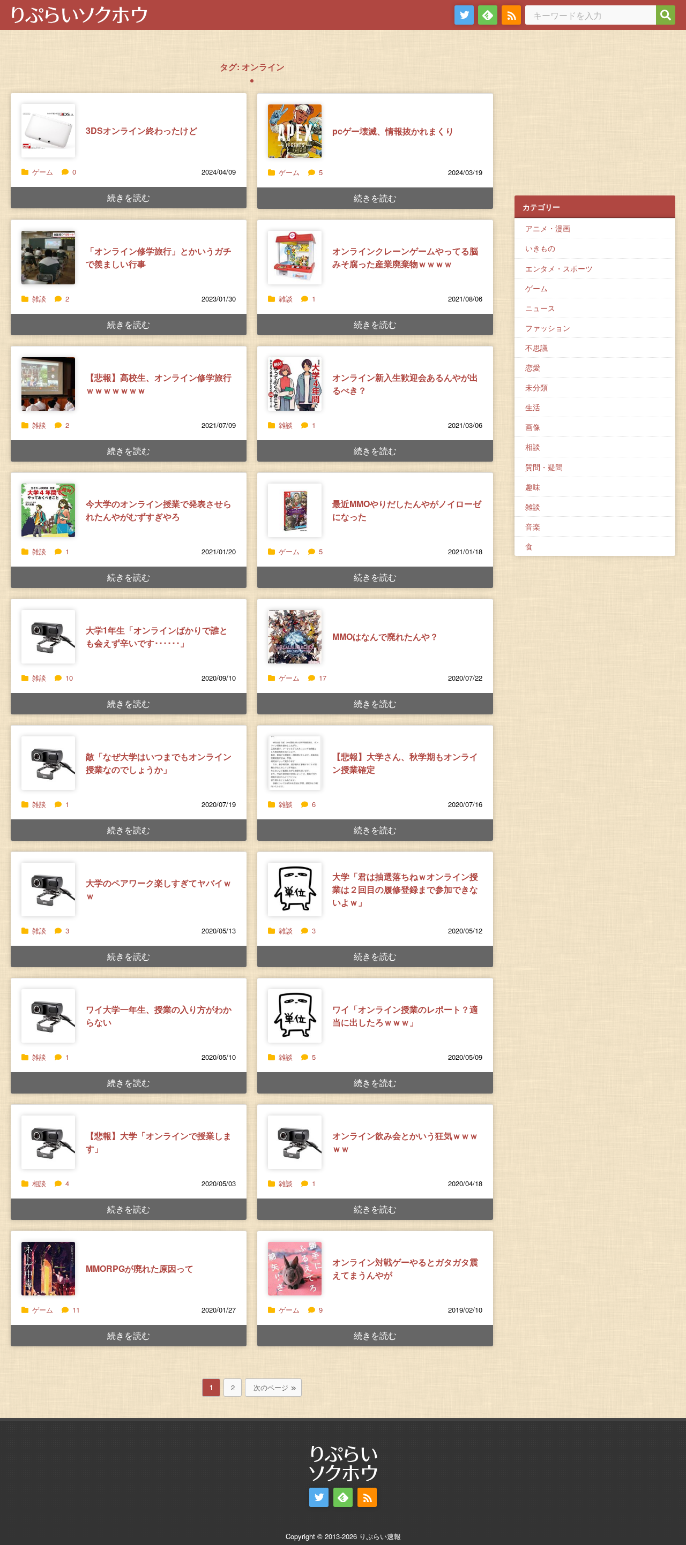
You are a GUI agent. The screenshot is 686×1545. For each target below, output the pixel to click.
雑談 (39, 298)
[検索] (665, 15)
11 (76, 1310)
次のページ (270, 1387)
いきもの (540, 248)
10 (69, 678)
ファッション (547, 327)
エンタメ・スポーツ (559, 268)
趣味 (532, 486)
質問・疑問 (544, 467)
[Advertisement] (594, 118)
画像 (532, 426)
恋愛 (532, 367)
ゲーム (42, 172)
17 (322, 678)
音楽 (532, 526)
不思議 (536, 347)
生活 (532, 407)
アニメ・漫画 (547, 228)
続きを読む (128, 197)
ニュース (540, 308)
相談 (39, 1183)
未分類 (536, 387)
